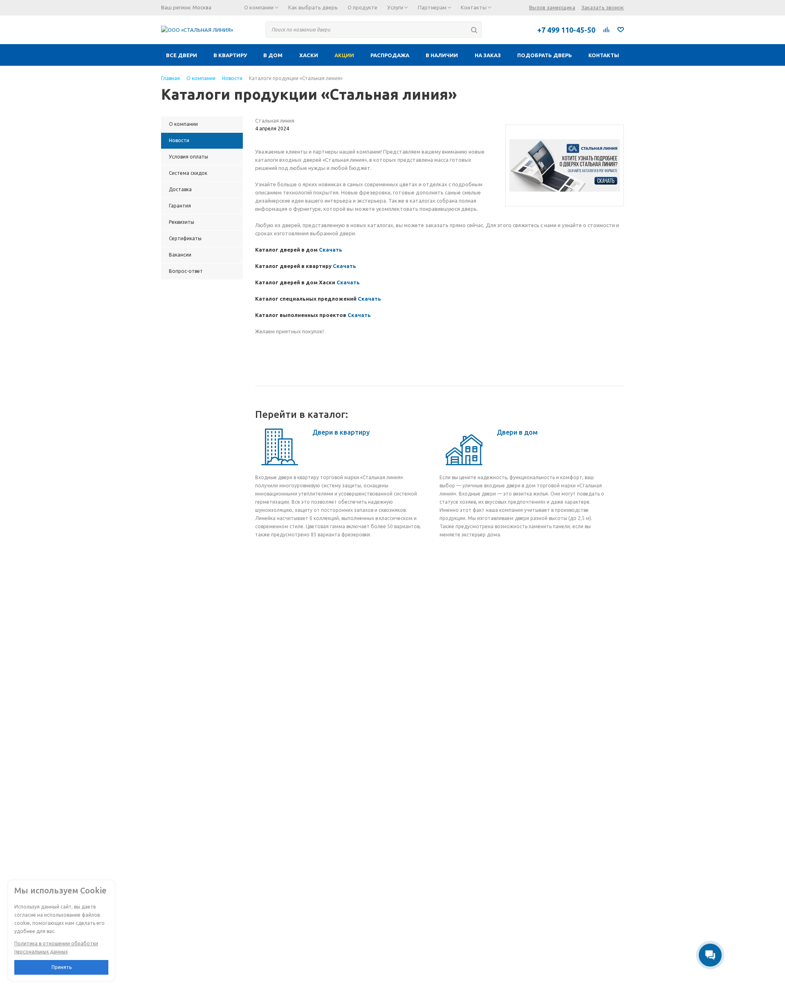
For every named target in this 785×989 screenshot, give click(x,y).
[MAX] (515, 29)
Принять (62, 967)
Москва (202, 7)
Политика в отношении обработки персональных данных (56, 947)
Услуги (395, 7)
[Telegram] (497, 29)
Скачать (330, 249)
